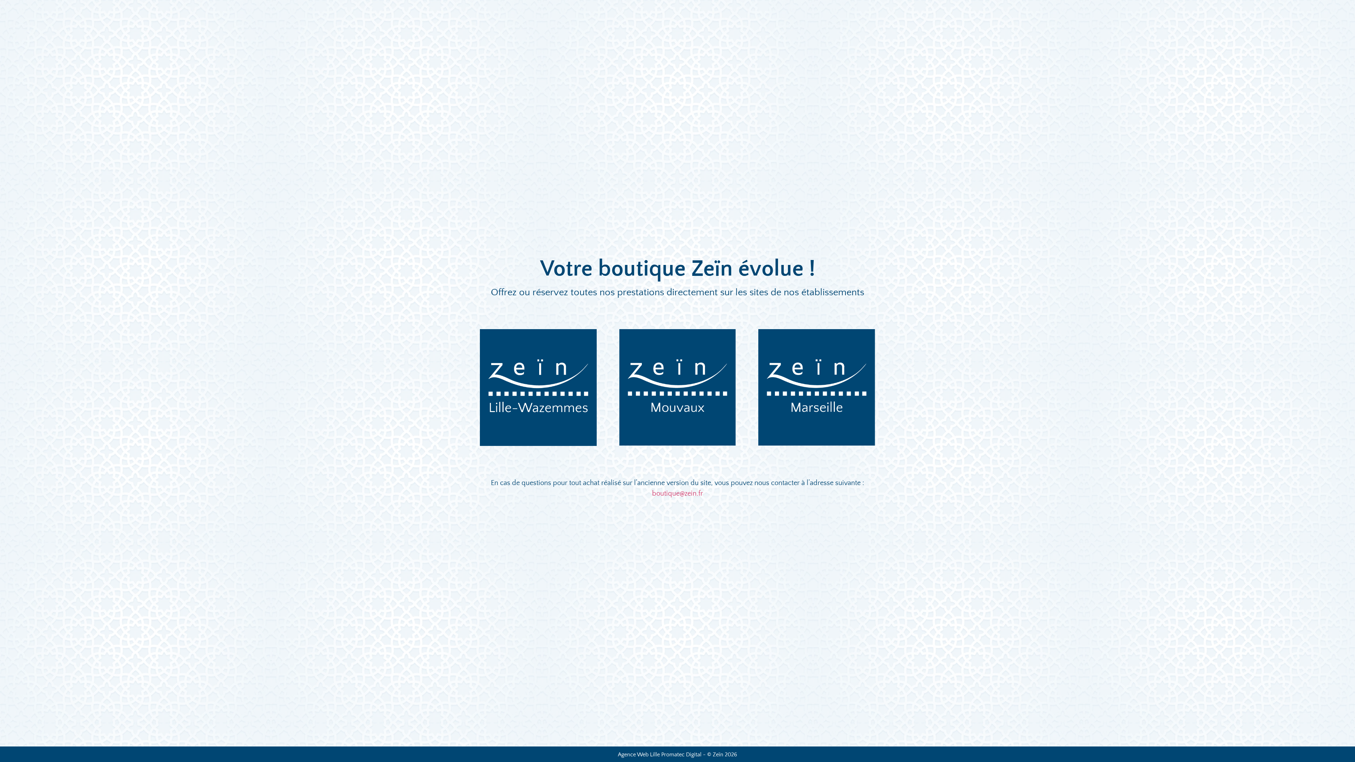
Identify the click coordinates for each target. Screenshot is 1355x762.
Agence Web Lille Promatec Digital (659, 754)
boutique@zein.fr (677, 493)
